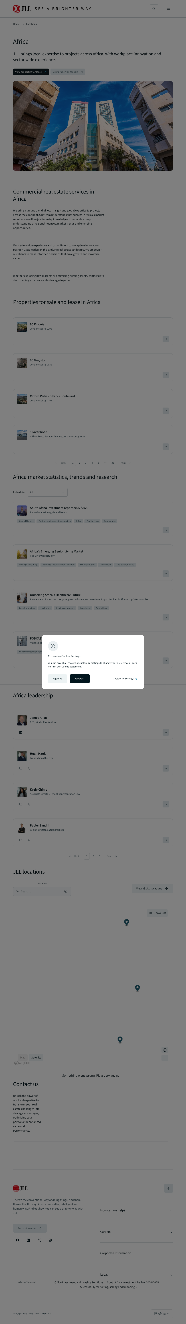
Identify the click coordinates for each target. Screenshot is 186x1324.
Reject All (57, 678)
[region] (93, 662)
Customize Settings (125, 679)
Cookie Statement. (72, 667)
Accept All (79, 678)
